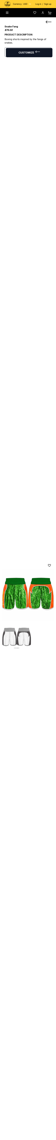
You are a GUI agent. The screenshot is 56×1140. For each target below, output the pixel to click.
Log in (38, 4)
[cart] (49, 13)
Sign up (47, 4)
